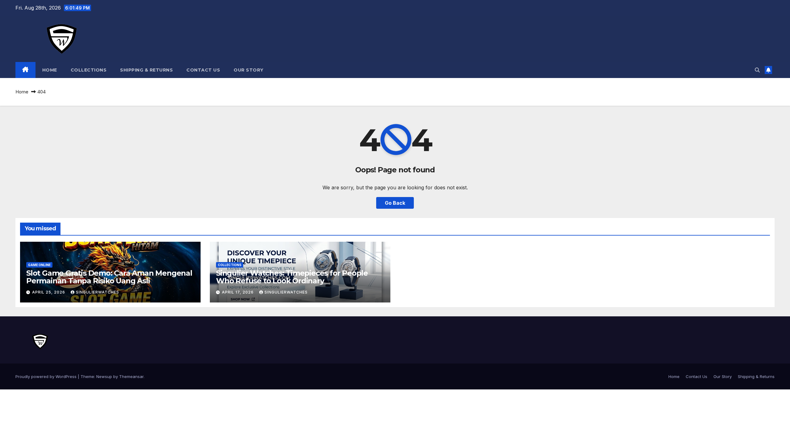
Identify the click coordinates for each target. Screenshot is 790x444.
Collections (89, 70)
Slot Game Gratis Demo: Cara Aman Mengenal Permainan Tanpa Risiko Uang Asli (109, 277)
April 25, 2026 (49, 292)
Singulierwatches (97, 292)
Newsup (104, 376)
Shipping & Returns (146, 70)
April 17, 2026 (238, 292)
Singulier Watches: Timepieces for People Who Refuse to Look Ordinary (292, 277)
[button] (757, 70)
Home (49, 70)
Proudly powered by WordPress (46, 376)
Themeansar (131, 376)
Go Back (395, 203)
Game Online (39, 265)
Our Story (249, 70)
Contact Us (203, 70)
